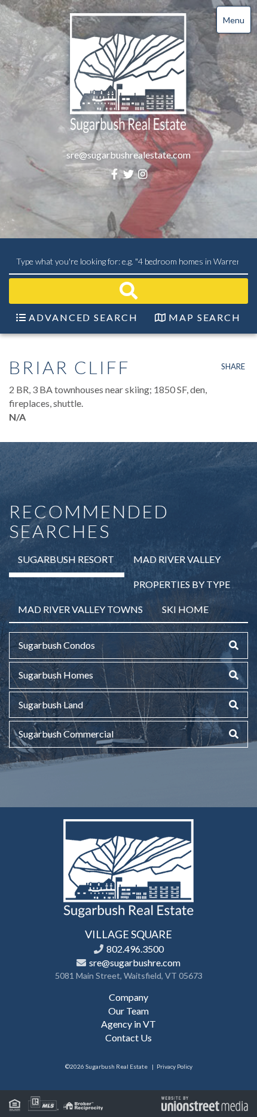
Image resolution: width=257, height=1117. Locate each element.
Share (233, 366)
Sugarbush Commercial (66, 733)
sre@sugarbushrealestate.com (128, 154)
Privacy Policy (174, 1066)
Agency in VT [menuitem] (128, 1023)
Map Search (205, 317)
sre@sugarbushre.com (134, 962)
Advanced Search (83, 317)
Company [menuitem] (128, 997)
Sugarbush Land (51, 704)
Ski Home (185, 609)
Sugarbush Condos (57, 645)
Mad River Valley (177, 559)
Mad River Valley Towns (80, 609)
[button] (128, 291)
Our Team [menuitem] (128, 1010)
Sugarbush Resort (66, 559)
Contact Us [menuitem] (128, 1037)
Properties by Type (181, 584)
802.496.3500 (135, 948)
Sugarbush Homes (56, 674)
